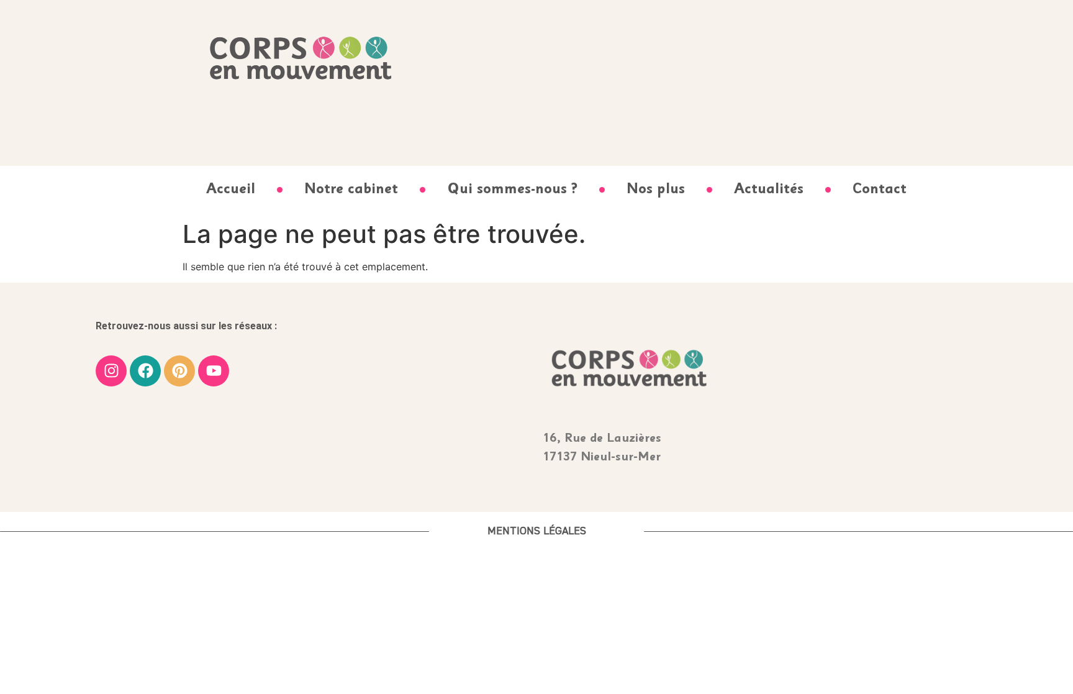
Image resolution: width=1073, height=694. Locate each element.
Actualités (769, 190)
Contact (880, 190)
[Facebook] (145, 370)
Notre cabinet (351, 190)
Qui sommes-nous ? (512, 190)
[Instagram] (111, 370)
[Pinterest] (179, 370)
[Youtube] (213, 370)
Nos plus (656, 190)
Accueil (230, 190)
